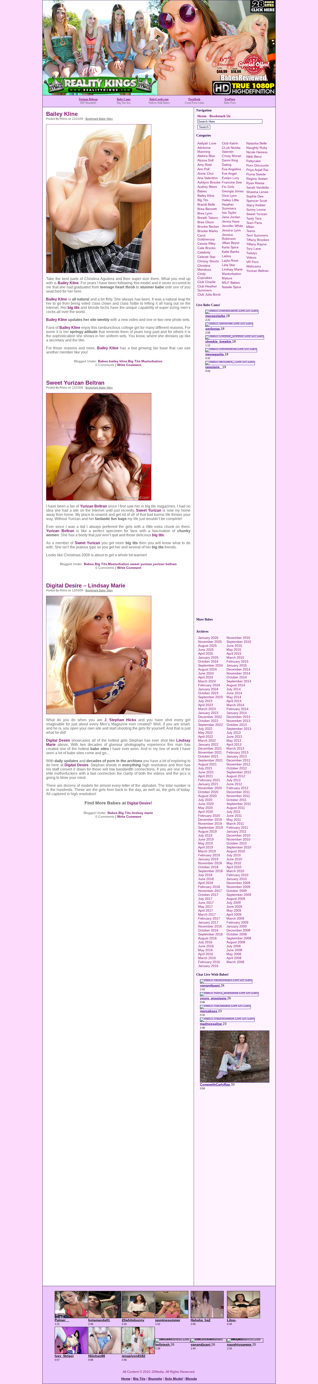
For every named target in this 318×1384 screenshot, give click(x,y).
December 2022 (210, 717)
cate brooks (206, 248)
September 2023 (210, 697)
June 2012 (234, 784)
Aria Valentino (207, 178)
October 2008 (237, 934)
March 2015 (235, 657)
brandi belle (206, 204)
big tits (74, 308)
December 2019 (210, 819)
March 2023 (207, 709)
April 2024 (205, 677)
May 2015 (234, 649)
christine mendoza (204, 267)
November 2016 (210, 926)
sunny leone (256, 209)
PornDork (194, 99)
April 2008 (234, 958)
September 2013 (239, 728)
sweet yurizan (141, 564)
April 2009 (234, 914)
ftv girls (228, 187)
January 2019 (208, 859)
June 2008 (234, 950)
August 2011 (236, 808)
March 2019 (207, 851)
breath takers (207, 218)
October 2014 (237, 677)
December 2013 (238, 717)
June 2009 (234, 906)
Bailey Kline (62, 114)
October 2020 (208, 792)
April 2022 (205, 736)
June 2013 (234, 736)
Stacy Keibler (256, 205)
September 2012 (239, 772)
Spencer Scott (256, 201)
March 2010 (235, 871)
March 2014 (235, 705)
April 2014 (234, 701)
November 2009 (238, 887)
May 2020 (205, 808)
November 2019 (210, 823)
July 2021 (205, 768)
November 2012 (238, 764)
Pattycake (253, 161)
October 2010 (237, 843)
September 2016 (210, 934)
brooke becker (208, 226)
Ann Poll (203, 169)
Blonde (191, 1379)
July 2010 (234, 855)
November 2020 (210, 788)
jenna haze (231, 221)
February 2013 (237, 752)
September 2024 (210, 665)
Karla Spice (230, 247)
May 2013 (234, 740)
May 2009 (234, 910)
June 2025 (206, 649)
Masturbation (151, 361)
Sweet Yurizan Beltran (75, 383)
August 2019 (207, 831)
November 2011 (238, 796)
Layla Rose (230, 260)
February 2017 (209, 918)
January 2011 (237, 831)
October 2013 (237, 725)
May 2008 (234, 954)
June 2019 (206, 839)
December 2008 (238, 930)
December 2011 (238, 792)
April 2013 (234, 744)
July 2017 (205, 898)
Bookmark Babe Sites (99, 118)
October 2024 (208, 661)
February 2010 (237, 875)
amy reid (204, 165)
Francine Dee (232, 182)
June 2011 (234, 815)
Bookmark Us (220, 116)
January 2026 (208, 638)
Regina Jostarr (257, 178)
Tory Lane (253, 248)
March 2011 (235, 823)
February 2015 (237, 661)
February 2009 (237, 922)
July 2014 (234, 689)
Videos (251, 257)
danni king (230, 160)
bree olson (205, 222)
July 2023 (205, 701)
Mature (227, 278)
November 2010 (238, 839)
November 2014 (238, 673)
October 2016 (208, 930)
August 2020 (207, 796)
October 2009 (237, 891)
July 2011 (233, 812)
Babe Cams (124, 99)
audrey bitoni (207, 187)
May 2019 (205, 843)
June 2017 (206, 902)
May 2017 (205, 906)
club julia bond (208, 294)
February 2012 (237, 788)
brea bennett (207, 209)
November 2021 (210, 752)
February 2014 (237, 709)
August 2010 (236, 851)
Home (201, 116)
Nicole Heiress (256, 152)
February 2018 (209, 887)
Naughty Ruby (256, 148)
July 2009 (234, 902)
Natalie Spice (231, 287)
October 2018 (208, 867)
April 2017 (205, 910)
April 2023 (205, 705)
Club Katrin (230, 143)
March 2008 (235, 962)
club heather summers (207, 288)
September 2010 (239, 847)
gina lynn (229, 195)
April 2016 (205, 954)
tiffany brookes (257, 240)
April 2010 (234, 867)
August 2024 (207, 669)
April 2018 (205, 883)
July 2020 (205, 800)
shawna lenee (257, 192)
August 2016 (207, 938)
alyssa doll (205, 160)
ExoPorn (230, 99)
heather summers (229, 206)
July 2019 (205, 835)
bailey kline (118, 361)
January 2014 (237, 713)
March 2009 (235, 918)
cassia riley (206, 243)
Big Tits (134, 361)
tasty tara (253, 218)
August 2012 (236, 776)
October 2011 (237, 800)
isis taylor (229, 212)
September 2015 (239, 642)
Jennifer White (232, 226)
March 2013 (235, 748)
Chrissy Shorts (208, 261)
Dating (226, 165)
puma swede (256, 174)
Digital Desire (58, 740)
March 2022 (207, 740)
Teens (250, 231)
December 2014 (238, 669)
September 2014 (239, 681)
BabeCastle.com (159, 99)
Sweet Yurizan (148, 510)
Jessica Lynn (231, 230)
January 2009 (237, 926)
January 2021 (208, 784)
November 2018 (210, 863)
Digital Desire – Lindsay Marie (85, 585)
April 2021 (205, 776)
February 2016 (209, 962)
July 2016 (205, 942)
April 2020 (205, 812)
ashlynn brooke (208, 182)
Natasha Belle (256, 143)
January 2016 (208, 966)
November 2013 (238, 721)
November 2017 (210, 891)
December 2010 (238, 835)
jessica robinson (229, 236)
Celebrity (203, 252)
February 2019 (209, 855)
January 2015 (237, 665)
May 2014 (234, 697)
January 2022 (208, 744)
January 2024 (208, 689)
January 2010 (237, 879)
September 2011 (239, 804)
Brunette (155, 1379)
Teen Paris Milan (254, 225)
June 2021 (206, 772)
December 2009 (238, 883)
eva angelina (231, 169)
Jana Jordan (231, 217)
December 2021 (210, 748)
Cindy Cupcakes (204, 276)
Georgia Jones (233, 191)
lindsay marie (142, 813)
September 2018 (210, 871)
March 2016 (207, 958)
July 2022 (205, 728)
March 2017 (207, 914)
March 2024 (207, 681)
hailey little (230, 200)
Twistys (251, 253)
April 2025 (205, 653)
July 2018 (205, 875)
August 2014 (236, 685)
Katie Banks (230, 251)
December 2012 (238, 760)
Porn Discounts (257, 165)
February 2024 (209, 685)
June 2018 (206, 879)
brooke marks (207, 231)
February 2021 (209, 780)
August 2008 (236, 942)
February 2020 (209, 815)
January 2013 (237, 756)
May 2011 (234, 819)
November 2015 (238, 638)
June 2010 (234, 859)
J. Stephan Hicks (120, 720)
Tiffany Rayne (256, 244)
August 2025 (207, 645)
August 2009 (236, 898)
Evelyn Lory (230, 178)
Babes (103, 361)
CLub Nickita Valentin (231, 149)
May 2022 (205, 732)
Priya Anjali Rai (257, 170)
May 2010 (234, 863)
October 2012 (237, 768)
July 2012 (234, 780)
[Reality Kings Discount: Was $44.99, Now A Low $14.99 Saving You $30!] (159, 94)
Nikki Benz (254, 156)
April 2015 (234, 653)
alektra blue (206, 156)
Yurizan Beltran (88, 99)
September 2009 (239, 895)
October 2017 (208, 895)
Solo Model (174, 1379)
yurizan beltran (165, 564)
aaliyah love (206, 143)
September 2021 (210, 760)
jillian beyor (231, 243)
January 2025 (208, 657)
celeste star (206, 257)
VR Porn (252, 262)
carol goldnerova (206, 237)
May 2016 (205, 950)
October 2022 (208, 721)
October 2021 (208, 756)
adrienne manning (204, 149)
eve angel (229, 173)
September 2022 (210, 725)
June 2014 (234, 693)
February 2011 (237, 827)
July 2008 (234, 946)
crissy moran (231, 156)
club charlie (206, 282)
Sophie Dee (255, 196)
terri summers (257, 235)
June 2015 (234, 645)
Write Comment (129, 365)
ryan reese (255, 183)
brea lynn (204, 213)
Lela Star (228, 265)
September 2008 (239, 938)
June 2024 (206, 673)
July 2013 (234, 732)
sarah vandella (257, 187)
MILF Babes (231, 282)
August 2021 (207, 764)
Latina (226, 256)
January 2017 (208, 922)
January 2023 (208, 713)
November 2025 (210, 642)
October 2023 (208, 693)
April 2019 (205, 847)
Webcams (253, 266)
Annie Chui (205, 173)
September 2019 (210, 827)
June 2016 (206, 946)
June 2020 (206, 804)
